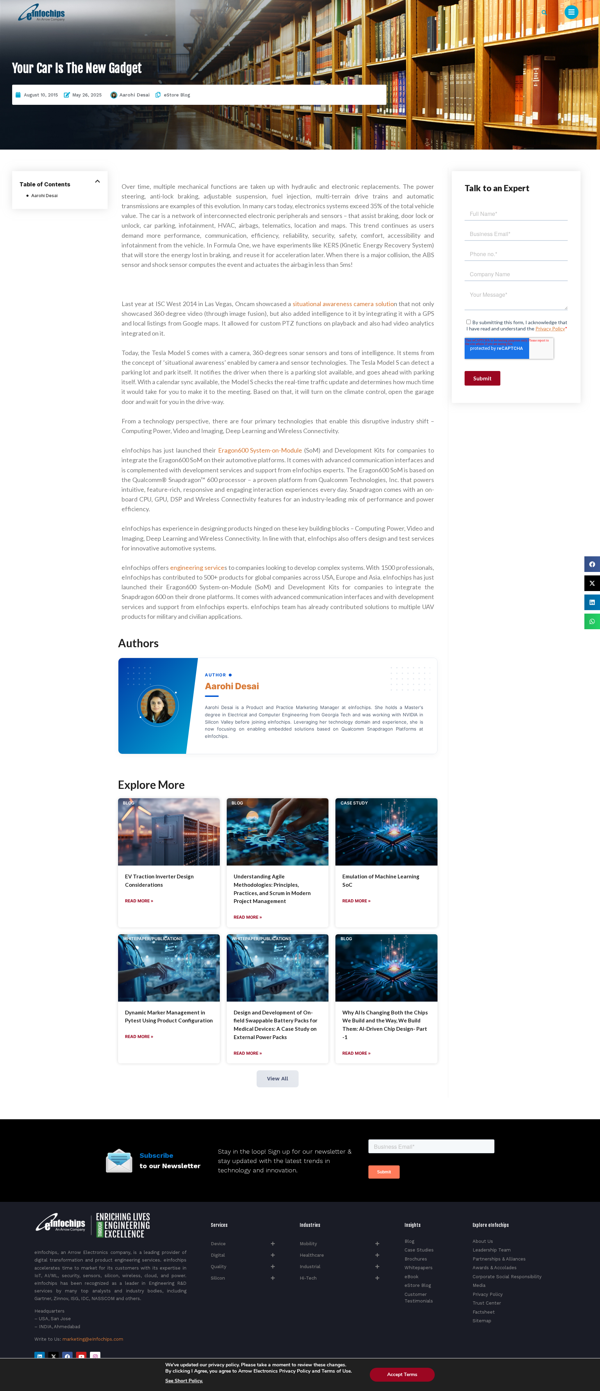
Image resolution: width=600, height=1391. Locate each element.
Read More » (139, 900)
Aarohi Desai (134, 95)
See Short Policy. (184, 1381)
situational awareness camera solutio (343, 303)
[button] (544, 12)
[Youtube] (81, 1357)
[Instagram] (95, 1357)
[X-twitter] (53, 1357)
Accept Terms (402, 1374)
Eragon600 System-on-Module (260, 450)
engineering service (197, 567)
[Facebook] (67, 1357)
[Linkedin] (39, 1357)
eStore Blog (177, 95)
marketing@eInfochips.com (92, 1339)
